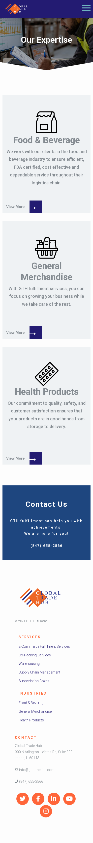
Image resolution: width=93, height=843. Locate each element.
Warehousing (29, 664)
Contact (26, 738)
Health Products (31, 720)
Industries (33, 693)
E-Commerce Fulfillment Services (44, 646)
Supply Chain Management (39, 672)
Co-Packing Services (35, 655)
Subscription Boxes (34, 681)
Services (30, 637)
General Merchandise (35, 711)
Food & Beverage (32, 703)
